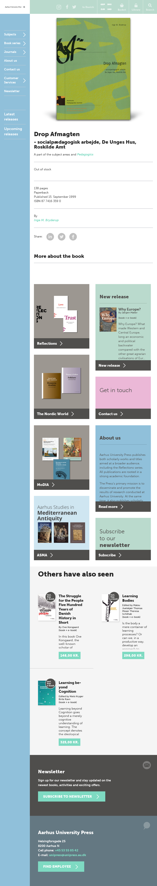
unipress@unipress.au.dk (67, 855)
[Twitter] (74, 7)
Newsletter (12, 91)
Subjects (10, 34)
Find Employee (57, 866)
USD (109, 9)
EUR (103, 9)
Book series (12, 43)
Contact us (12, 69)
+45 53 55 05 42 (66, 850)
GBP (103, 4)
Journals (10, 52)
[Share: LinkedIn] (50, 236)
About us (10, 60)
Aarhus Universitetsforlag (15, 7)
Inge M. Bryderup (46, 220)
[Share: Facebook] (73, 236)
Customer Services (11, 80)
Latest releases (11, 116)
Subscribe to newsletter (67, 796)
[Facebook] (67, 7)
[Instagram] (59, 7)
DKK (109, 4)
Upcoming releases (13, 131)
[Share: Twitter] (62, 236)
